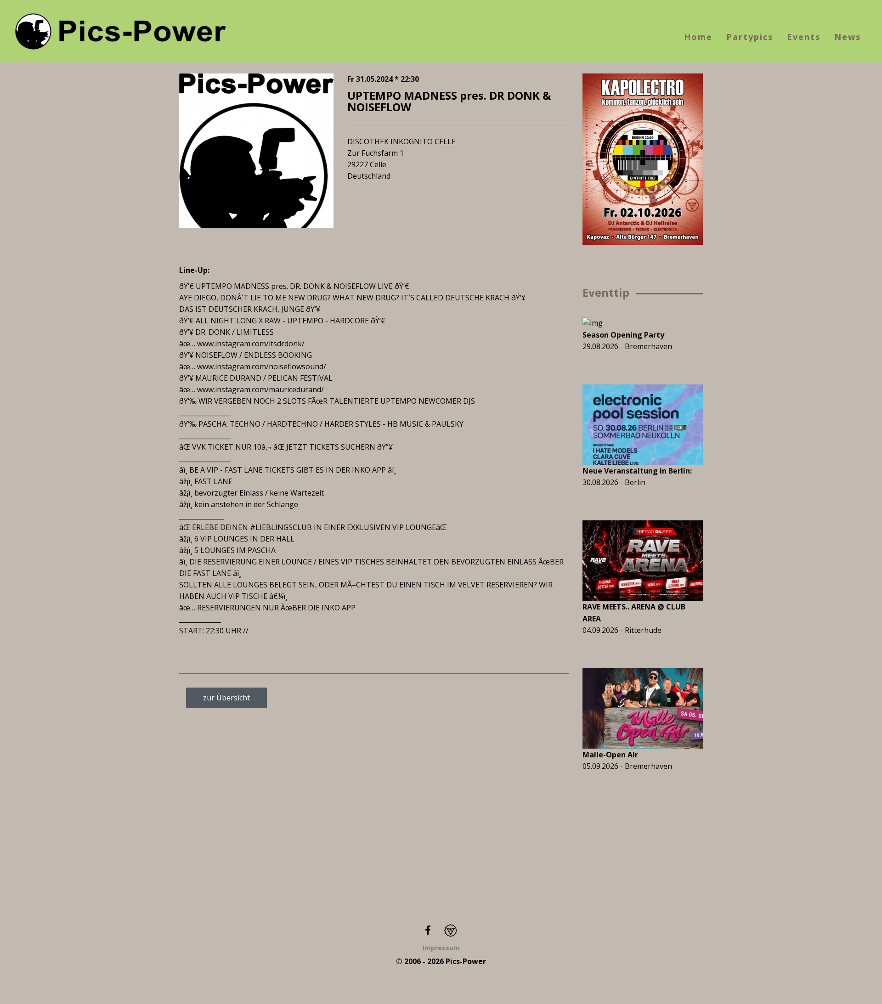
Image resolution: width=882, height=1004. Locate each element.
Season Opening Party (623, 335)
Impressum (441, 947)
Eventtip (605, 292)
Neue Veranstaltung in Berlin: (637, 471)
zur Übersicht (226, 698)
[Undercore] (450, 930)
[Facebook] (427, 930)
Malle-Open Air (610, 755)
